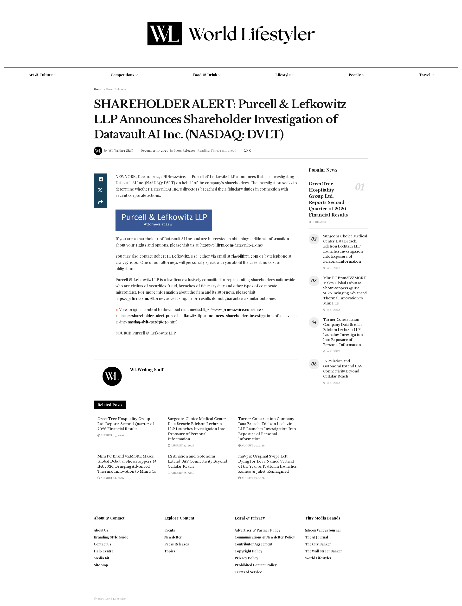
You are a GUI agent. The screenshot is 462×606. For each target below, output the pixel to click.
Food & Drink (204, 74)
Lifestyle (283, 74)
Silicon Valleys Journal (322, 530)
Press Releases (116, 89)
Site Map (101, 565)
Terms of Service (248, 572)
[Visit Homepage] (231, 33)
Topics (169, 551)
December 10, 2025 (154, 150)
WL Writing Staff (121, 150)
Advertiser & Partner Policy (257, 530)
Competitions (122, 74)
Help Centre (104, 551)
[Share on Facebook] (100, 179)
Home (98, 89)
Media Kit (101, 558)
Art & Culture (41, 74)
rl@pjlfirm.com (244, 256)
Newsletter (173, 537)
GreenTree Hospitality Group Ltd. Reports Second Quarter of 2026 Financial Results (125, 424)
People (355, 74)
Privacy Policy (246, 558)
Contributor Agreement (253, 544)
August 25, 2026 (112, 435)
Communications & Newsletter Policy (265, 537)
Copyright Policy (248, 551)
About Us (101, 530)
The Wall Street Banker (323, 551)
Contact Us (102, 544)
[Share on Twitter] (100, 191)
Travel (424, 74)
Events (169, 530)
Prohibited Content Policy (256, 565)
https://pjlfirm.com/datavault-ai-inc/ (231, 244)
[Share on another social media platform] (100, 202)
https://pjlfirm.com (132, 298)
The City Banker (318, 544)
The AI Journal (316, 537)
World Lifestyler (318, 558)
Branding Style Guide (111, 537)
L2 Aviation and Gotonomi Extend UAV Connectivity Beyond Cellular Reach (197, 461)
